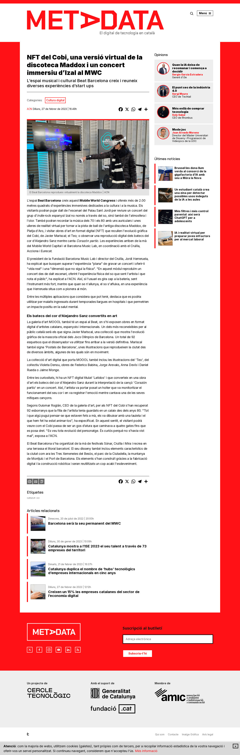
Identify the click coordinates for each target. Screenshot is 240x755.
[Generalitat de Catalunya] (120, 694)
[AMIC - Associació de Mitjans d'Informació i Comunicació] (184, 695)
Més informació (146, 751)
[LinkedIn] (68, 650)
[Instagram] (49, 650)
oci (38, 498)
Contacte (173, 734)
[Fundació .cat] (120, 708)
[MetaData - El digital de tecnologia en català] (95, 20)
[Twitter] (30, 650)
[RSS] (78, 650)
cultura (30, 498)
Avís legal (207, 734)
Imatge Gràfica (190, 734)
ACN (29, 108)
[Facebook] (39, 650)
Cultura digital (55, 100)
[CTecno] (56, 693)
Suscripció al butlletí (142, 628)
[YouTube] (58, 650)
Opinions (161, 54)
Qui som (159, 734)
